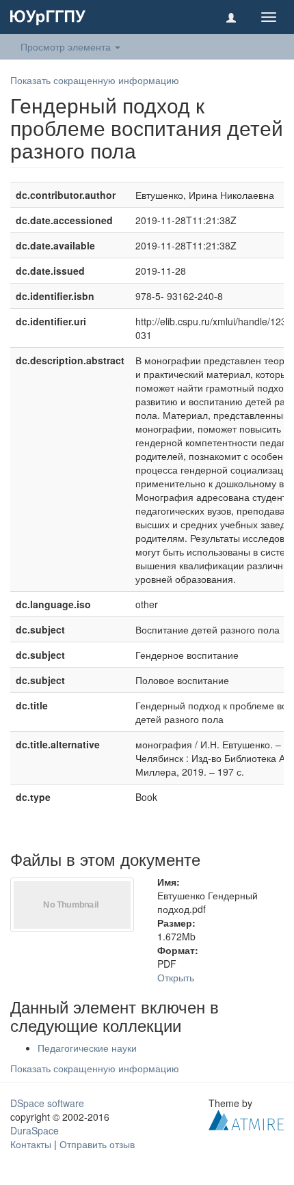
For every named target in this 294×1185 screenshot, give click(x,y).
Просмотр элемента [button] (67, 46)
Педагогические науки (87, 1047)
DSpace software (47, 1103)
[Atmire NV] (246, 1119)
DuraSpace (34, 1130)
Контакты (30, 1144)
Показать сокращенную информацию (94, 80)
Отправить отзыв (97, 1144)
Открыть (175, 977)
